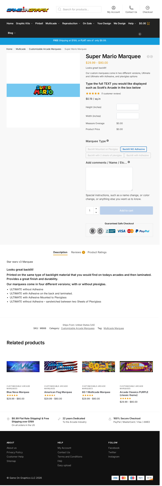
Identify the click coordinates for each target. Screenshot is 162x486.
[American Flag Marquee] (60, 366)
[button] (146, 28)
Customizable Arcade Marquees (45, 49)
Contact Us (131, 12)
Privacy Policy (15, 452)
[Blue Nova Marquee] (23, 366)
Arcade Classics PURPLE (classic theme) (134, 394)
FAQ (60, 461)
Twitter (112, 452)
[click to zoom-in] (44, 90)
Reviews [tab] (77, 252)
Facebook (113, 447)
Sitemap (11, 461)
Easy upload (64, 465)
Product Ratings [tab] (97, 252)
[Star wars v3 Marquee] (148, 56)
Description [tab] (60, 252)
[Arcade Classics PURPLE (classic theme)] (136, 366)
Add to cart (126, 210)
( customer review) (111, 94)
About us (12, 447)
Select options (23, 405)
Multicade (21, 49)
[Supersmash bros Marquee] (151, 56)
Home (9, 49)
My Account (113, 12)
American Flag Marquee (58, 392)
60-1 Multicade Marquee (96, 392)
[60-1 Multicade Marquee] (98, 366)
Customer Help (15, 456)
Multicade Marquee (114, 328)
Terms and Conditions (70, 456)
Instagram (113, 456)
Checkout (148, 12)
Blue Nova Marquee (18, 392)
